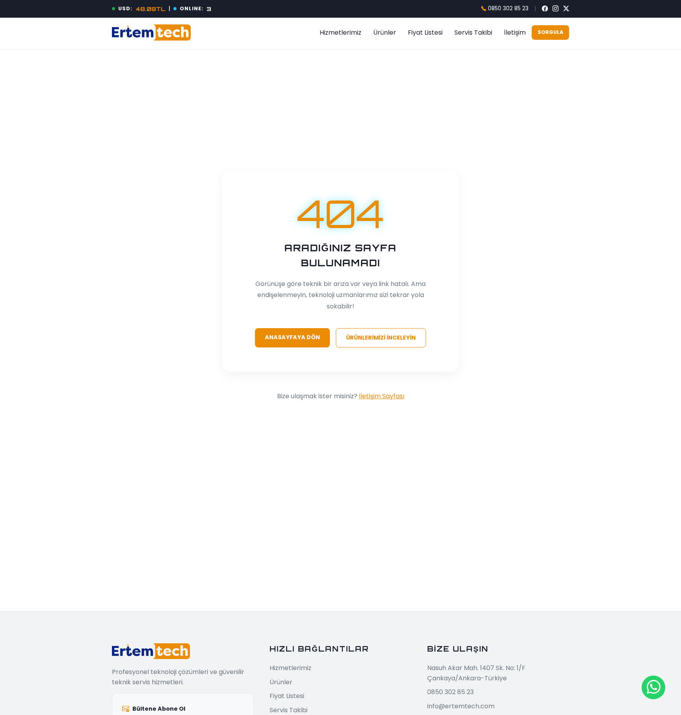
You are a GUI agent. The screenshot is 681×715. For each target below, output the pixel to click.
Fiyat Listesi (425, 32)
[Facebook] (545, 8)
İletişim (515, 32)
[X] (566, 8)
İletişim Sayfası (381, 396)
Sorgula (550, 32)
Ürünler (384, 32)
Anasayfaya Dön (292, 337)
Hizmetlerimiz (340, 32)
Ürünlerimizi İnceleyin (381, 338)
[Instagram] (555, 8)
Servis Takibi (473, 32)
